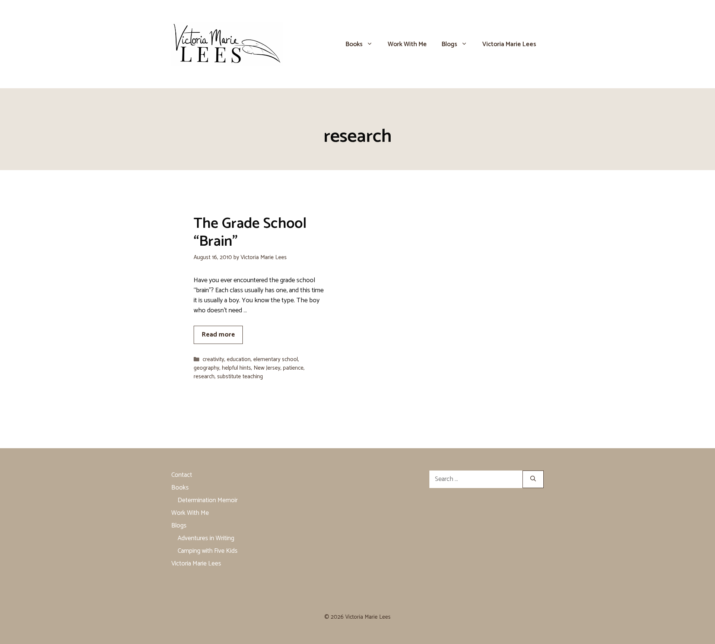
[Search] (533, 479)
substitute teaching (240, 376)
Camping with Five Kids (208, 551)
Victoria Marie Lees (509, 44)
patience (293, 368)
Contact (181, 475)
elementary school (275, 359)
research (204, 376)
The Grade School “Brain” (250, 232)
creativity (213, 359)
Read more (218, 334)
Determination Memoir (208, 500)
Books (354, 44)
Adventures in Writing (206, 538)
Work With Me (407, 44)
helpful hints (236, 368)
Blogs (449, 44)
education (239, 359)
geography (206, 368)
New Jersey (267, 368)
